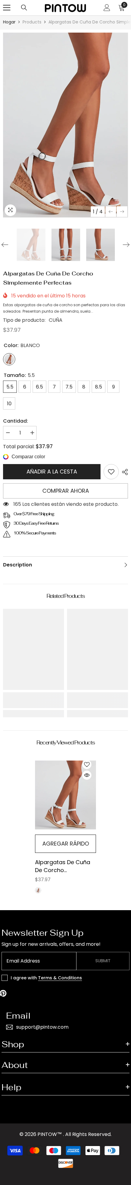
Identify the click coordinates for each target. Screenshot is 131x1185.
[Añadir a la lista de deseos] (86, 764)
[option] (65, 125)
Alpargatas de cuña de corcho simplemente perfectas (62, 866)
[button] (110, 211)
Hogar (9, 22)
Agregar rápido (65, 843)
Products (32, 22)
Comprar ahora (65, 491)
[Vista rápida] (86, 775)
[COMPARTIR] (123, 472)
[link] (111, 471)
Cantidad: (15, 420)
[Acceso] (107, 7)
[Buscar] (24, 7)
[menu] (6, 7)
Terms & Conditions (60, 978)
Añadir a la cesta (52, 471)
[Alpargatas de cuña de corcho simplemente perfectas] (65, 795)
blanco (38, 890)
